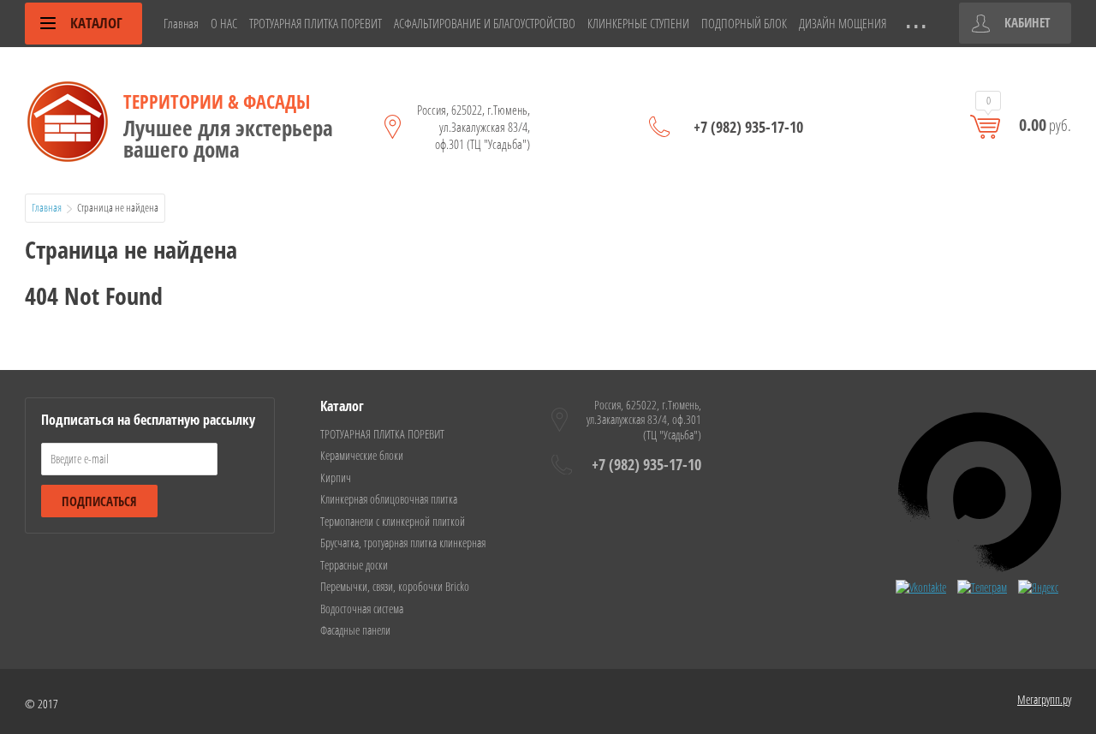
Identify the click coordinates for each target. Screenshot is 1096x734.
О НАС (224, 23)
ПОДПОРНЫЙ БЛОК (744, 23)
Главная (181, 23)
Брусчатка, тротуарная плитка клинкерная (402, 542)
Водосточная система (361, 608)
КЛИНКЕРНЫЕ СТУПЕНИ (638, 23)
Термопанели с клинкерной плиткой (392, 521)
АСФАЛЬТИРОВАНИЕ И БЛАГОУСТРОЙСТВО (484, 23)
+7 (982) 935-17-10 (748, 126)
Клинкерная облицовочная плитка (388, 499)
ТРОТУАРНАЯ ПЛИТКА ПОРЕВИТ (315, 23)
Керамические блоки (361, 455)
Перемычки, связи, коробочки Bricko (394, 586)
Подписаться (99, 501)
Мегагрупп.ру (1044, 699)
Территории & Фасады (216, 101)
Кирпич (335, 477)
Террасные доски (354, 565)
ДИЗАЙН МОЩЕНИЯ (842, 23)
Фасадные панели (355, 630)
